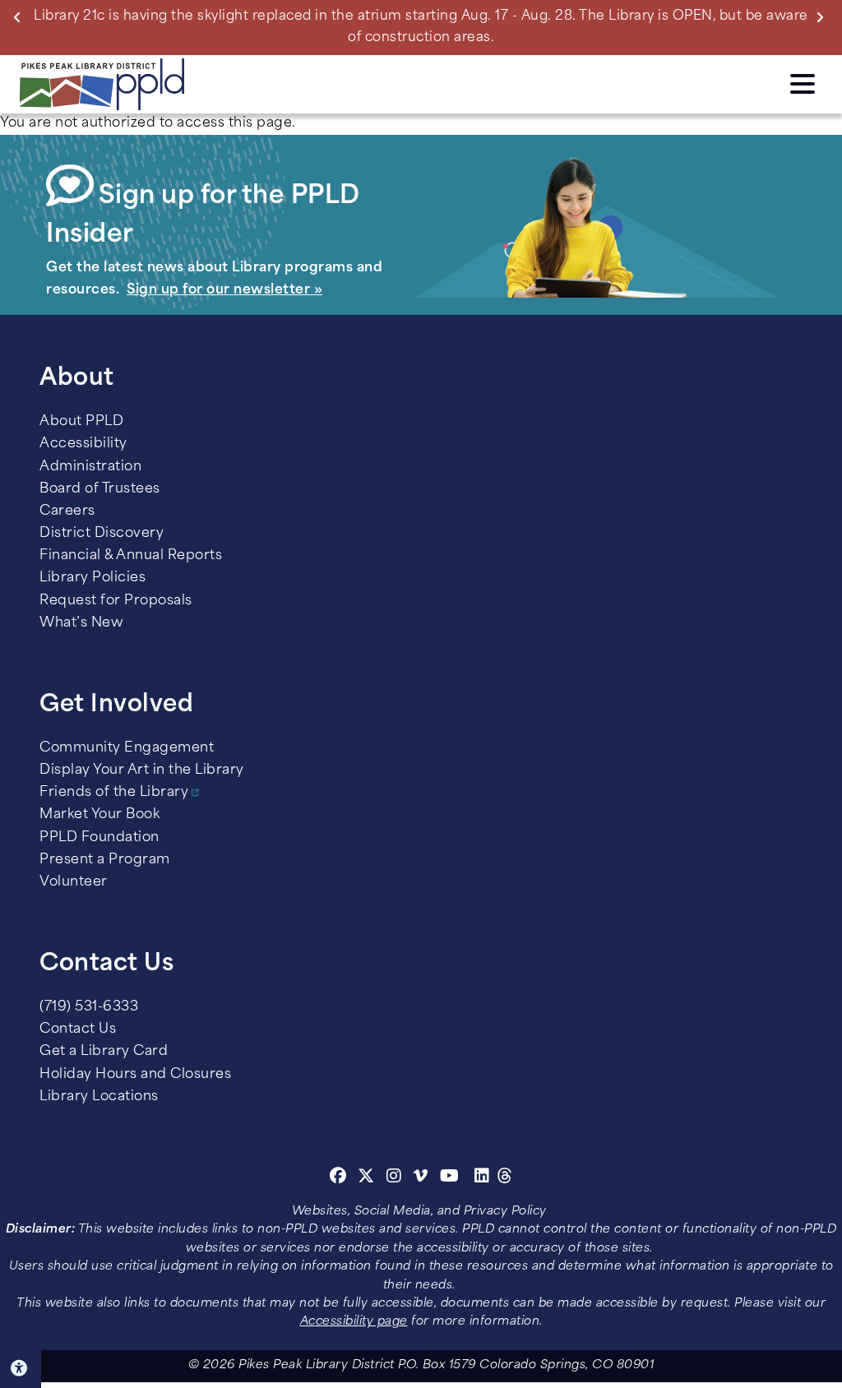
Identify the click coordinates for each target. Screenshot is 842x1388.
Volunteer (73, 882)
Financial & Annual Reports (130, 555)
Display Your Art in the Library (141, 770)
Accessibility (83, 444)
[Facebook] (338, 1178)
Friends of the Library (113, 792)
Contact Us (77, 1029)
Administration (90, 467)
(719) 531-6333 (88, 1007)
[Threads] (505, 1178)
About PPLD (81, 421)
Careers (67, 511)
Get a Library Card (103, 1051)
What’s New (81, 623)
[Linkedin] (482, 1178)
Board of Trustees (99, 489)
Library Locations (99, 1096)
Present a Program (104, 860)
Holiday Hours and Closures (135, 1074)
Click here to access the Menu (802, 81)
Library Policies (92, 578)
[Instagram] (396, 1178)
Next (823, 16)
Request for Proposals (115, 601)
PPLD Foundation (99, 837)
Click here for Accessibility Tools (20, 1368)
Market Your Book (99, 814)
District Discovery (101, 533)
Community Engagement (126, 748)
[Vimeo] (420, 1178)
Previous (20, 16)
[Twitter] (366, 1178)
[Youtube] (450, 1178)
